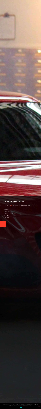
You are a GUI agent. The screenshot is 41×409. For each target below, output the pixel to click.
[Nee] (39, 406)
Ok (20, 407)
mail (11, 205)
